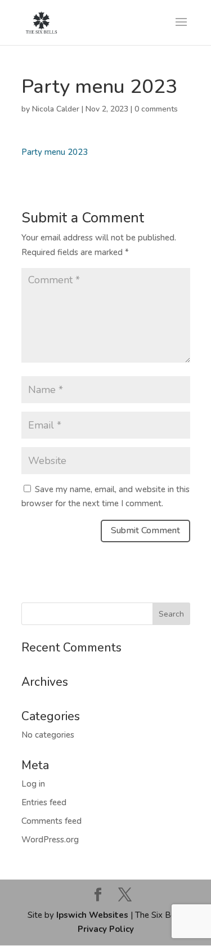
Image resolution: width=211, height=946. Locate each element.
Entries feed (43, 802)
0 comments (156, 109)
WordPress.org (50, 839)
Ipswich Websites (92, 915)
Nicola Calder (55, 109)
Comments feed (51, 821)
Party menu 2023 (54, 152)
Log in (33, 783)
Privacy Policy (106, 929)
